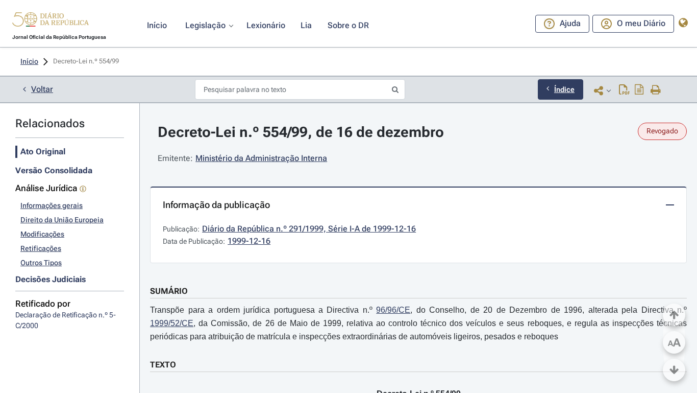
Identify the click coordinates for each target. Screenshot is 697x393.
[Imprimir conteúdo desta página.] (656, 90)
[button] (50, 21)
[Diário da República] (50, 21)
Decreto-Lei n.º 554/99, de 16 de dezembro (301, 132)
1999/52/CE (171, 323)
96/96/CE (393, 310)
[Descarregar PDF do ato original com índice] (639, 90)
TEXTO (163, 364)
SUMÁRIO (169, 291)
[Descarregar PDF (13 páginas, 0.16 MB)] (624, 90)
